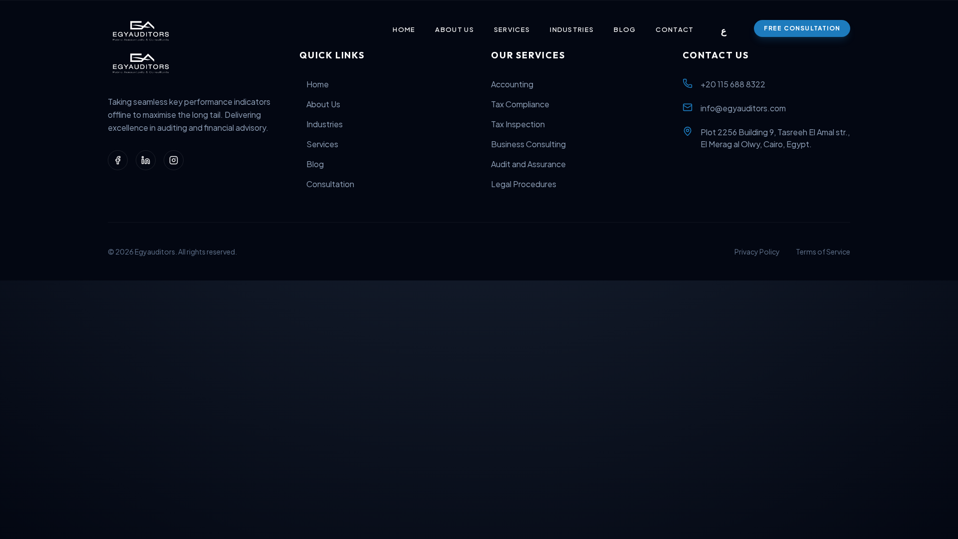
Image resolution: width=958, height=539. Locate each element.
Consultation (330, 184)
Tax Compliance (520, 104)
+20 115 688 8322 (733, 84)
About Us (454, 29)
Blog (625, 29)
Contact (675, 29)
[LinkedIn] (146, 160)
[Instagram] (174, 160)
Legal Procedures (523, 184)
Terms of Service (823, 251)
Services (512, 29)
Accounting (512, 84)
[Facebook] (118, 160)
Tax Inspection (518, 124)
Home (404, 29)
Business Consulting (528, 144)
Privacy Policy (757, 251)
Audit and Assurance (528, 164)
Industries (572, 29)
